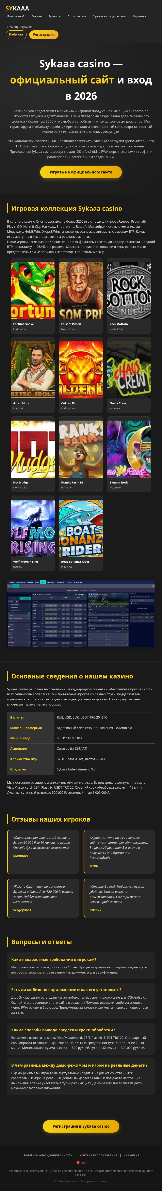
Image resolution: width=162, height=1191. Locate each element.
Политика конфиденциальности (48, 1155)
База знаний (15, 16)
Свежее (36, 16)
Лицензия (131, 1155)
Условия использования (98, 1155)
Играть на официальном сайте (81, 172)
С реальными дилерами (109, 16)
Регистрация (44, 34)
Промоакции (77, 16)
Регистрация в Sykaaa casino (81, 1126)
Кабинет (16, 34)
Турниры (55, 16)
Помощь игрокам (19, 27)
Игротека (139, 16)
